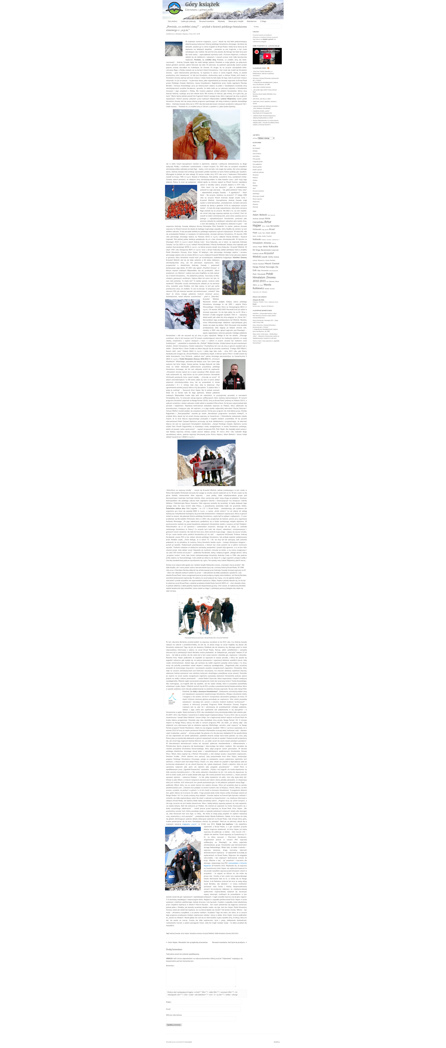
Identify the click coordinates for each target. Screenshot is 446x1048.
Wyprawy (185, 34)
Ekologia (255, 151)
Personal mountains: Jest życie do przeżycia (228, 942)
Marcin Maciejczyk (258, 320)
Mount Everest (272, 264)
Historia (274, 243)
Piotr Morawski (259, 274)
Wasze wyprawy (257, 199)
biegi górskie (265, 229)
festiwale (257, 239)
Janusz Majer (257, 247)
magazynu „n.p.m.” (189, 824)
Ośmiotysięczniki (273, 270)
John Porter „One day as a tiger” (262, 99)
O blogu (263, 21)
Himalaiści (179, 34)
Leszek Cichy (267, 257)
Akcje (254, 145)
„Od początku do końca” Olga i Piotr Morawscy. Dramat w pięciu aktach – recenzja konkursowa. (265, 315)
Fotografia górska (258, 161)
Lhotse (276, 257)
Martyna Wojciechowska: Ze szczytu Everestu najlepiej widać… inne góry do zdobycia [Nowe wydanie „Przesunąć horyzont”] (266, 122)
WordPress (277, 1042)
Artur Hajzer (185, 933)
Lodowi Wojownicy (259, 260)
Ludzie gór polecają (188, 21)
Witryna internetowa (174, 1015)
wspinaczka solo (257, 292)
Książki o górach (257, 169)
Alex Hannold (271, 215)
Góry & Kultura (257, 153)
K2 (254, 250)
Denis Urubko (257, 236)
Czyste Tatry (261, 233)
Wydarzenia (256, 201)
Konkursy (255, 177)
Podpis (168, 1002)
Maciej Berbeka (270, 260)
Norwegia (270, 267)
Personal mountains (206, 21)
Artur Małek (266, 226)
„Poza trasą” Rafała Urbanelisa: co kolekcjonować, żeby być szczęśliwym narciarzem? (263, 73)
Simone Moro (274, 281)
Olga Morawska (263, 270)
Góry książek (202, 4)
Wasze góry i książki (235, 21)
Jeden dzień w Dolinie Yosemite (262, 87)
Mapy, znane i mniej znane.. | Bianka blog (265, 334)
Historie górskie (257, 167)
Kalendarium (252, 21)
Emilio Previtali (267, 236)
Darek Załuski (271, 233)
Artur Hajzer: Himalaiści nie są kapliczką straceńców (188, 942)
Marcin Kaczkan (258, 264)
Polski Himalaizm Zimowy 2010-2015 (226, 933)
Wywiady (221, 21)
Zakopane (264, 292)
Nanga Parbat (259, 267)
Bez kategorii (256, 148)
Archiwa (255, 138)
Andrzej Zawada (175, 933)
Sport (254, 188)
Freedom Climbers (266, 239)
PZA (267, 281)
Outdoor (255, 180)
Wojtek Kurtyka (270, 288)
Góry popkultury (257, 164)
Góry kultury (172, 21)
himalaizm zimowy (196, 933)
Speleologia (256, 193)
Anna (254, 325)
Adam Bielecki (260, 215)
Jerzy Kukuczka (270, 246)
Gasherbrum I (275, 239)
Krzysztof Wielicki (208, 933)
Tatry (255, 285)
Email (168, 1009)
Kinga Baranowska (263, 250)
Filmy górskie (256, 159)
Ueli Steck (260, 285)
